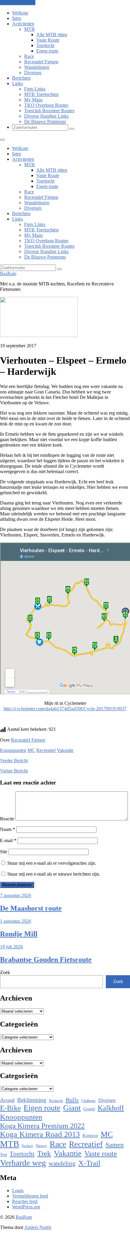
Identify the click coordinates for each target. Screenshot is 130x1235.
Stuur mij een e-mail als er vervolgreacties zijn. (51, 863)
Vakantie (65, 750)
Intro (16, 18)
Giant (72, 1107)
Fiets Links (34, 88)
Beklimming (31, 1100)
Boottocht (56, 1101)
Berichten (21, 78)
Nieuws (41, 1146)
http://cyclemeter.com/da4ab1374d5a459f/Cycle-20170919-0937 (65, 708)
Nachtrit (27, 1145)
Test (3, 1154)
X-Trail (89, 1163)
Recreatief (46, 750)
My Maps (33, 99)
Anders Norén (37, 1227)
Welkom (20, 12)
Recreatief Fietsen (41, 61)
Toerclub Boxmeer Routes (49, 110)
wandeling (62, 1163)
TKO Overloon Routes (46, 105)
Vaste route (100, 1153)
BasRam (8, 273)
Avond (7, 1100)
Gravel (89, 1108)
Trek (44, 1153)
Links (17, 83)
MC (31, 750)
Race (29, 56)
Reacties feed (24, 1201)
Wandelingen (36, 67)
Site (3, 851)
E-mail (8, 840)
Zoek (5, 972)
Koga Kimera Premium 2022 (42, 1126)
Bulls (72, 1100)
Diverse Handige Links (46, 116)
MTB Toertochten (41, 94)
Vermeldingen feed (30, 1195)
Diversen (32, 72)
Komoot (90, 1135)
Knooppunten (13, 750)
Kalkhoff (111, 1108)
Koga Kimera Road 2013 (40, 1134)
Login (18, 1190)
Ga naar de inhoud (17, 2)
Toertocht (45, 45)
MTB (29, 29)
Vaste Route (47, 40)
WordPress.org (26, 1206)
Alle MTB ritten (51, 34)
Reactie (7, 818)
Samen (115, 1144)
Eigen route (47, 50)
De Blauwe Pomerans (45, 121)
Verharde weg (23, 1162)
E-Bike (10, 1108)
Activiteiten (23, 23)
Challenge (88, 1101)
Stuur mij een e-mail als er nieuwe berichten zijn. (53, 874)
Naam (7, 829)
